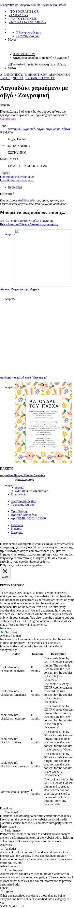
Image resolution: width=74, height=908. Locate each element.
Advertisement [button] (9, 866)
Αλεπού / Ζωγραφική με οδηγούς (19, 289)
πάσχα (66, 129)
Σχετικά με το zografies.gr (31, 490)
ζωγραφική (28, 129)
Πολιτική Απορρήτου (24, 514)
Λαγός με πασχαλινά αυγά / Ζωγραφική (23, 377)
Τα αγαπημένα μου (27, 36)
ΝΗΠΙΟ (18, 78)
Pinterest (16, 528)
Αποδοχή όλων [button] (33, 565)
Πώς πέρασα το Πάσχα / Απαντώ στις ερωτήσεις (29, 224)
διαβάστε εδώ (26, 200)
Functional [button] (6, 808)
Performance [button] (8, 826)
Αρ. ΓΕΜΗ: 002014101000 (28, 518)
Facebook (17, 525)
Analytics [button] (6, 844)
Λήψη (5, 173)
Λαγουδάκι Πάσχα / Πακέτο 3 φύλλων (22, 475)
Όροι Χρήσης (19, 511)
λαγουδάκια (53, 129)
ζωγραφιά (14, 129)
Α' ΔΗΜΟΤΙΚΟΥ (11, 74)
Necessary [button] (6, 628)
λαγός (40, 129)
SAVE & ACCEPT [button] (12, 906)
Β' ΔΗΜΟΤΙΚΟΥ (24, 54)
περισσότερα (8, 118)
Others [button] (4, 888)
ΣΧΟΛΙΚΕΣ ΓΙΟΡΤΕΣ (40, 78)
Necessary (11, 632)
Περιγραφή (15, 187)
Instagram (17, 532)
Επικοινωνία (18, 494)
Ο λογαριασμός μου (28, 32)
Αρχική (19, 487)
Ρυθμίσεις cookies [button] (11, 565)
